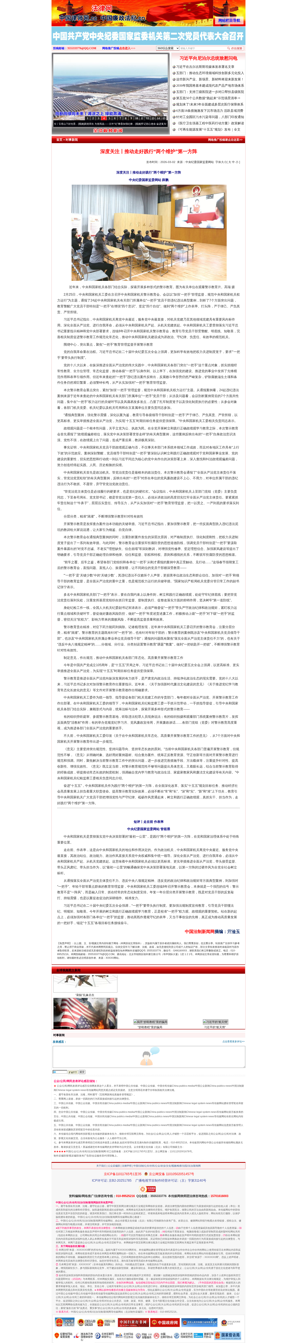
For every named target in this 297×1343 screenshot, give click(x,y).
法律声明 (127, 1165)
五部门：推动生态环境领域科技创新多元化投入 (210, 73)
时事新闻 (72, 139)
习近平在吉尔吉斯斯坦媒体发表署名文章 (205, 66)
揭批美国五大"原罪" (85, 1007)
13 (153, 118)
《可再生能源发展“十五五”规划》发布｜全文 (208, 129)
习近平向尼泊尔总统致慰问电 (208, 58)
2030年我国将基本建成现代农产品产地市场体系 (210, 85)
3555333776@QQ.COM (81, 48)
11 (142, 118)
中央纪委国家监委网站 (199, 162)
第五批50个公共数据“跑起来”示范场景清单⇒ (208, 98)
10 (136, 118)
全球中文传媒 (85, 11)
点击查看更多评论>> (233, 1041)
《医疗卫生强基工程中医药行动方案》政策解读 (210, 123)
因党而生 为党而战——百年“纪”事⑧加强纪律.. (72, 123)
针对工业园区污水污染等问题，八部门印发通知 (210, 117)
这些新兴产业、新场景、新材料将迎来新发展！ (210, 79)
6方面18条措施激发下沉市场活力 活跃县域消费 (209, 110)
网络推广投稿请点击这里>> (225, 139)
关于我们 (101, 1165)
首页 (59, 139)
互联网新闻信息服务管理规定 (115, 1094)
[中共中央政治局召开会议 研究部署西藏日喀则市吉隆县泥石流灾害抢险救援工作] (148, 40)
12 (147, 118)
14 (158, 118)
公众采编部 (114, 1165)
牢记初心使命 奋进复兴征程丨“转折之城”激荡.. (129, 123)
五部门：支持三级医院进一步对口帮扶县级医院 (210, 92)
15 (163, 118)
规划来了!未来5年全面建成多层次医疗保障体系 (209, 104)
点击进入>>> (127, 48)
